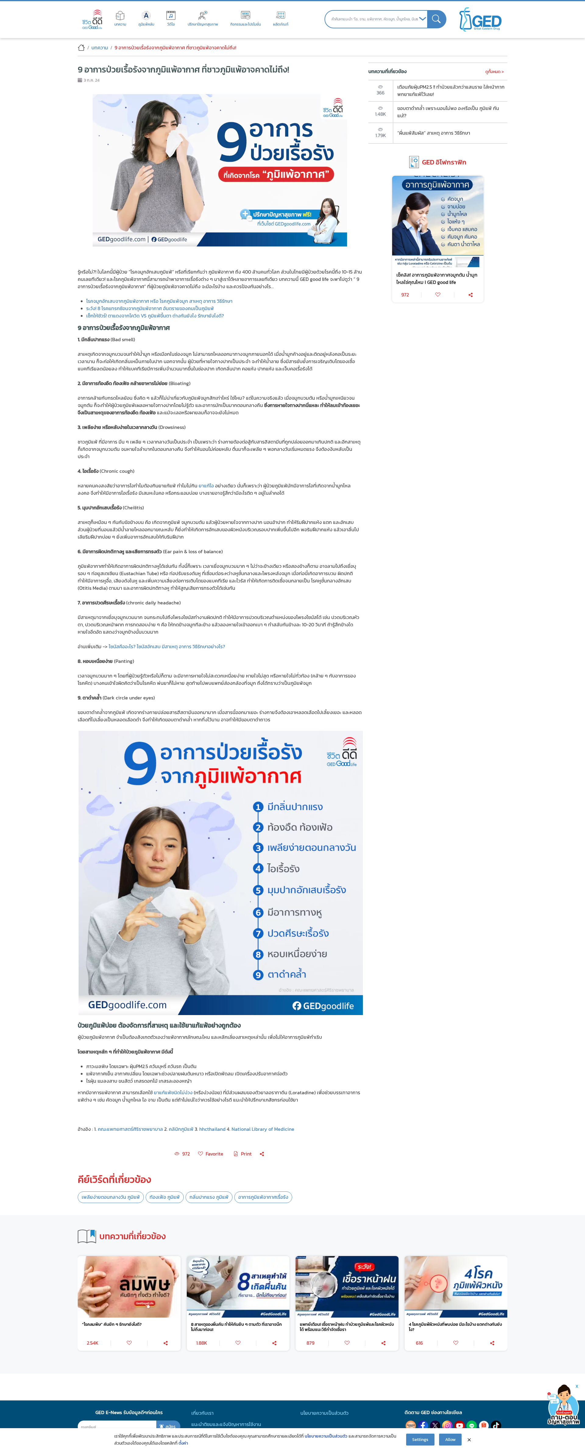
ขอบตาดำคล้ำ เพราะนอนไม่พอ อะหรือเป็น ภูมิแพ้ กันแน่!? (448, 112)
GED (480, 19)
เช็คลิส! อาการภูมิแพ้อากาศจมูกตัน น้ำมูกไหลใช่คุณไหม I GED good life (436, 278)
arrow (422, 19)
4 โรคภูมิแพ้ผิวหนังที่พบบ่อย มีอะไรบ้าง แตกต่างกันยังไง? (455, 1327)
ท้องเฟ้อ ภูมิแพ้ (165, 1197)
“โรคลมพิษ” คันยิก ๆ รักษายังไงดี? (112, 1324)
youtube (459, 1426)
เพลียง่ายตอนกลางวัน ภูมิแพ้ (111, 1197)
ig (447, 1426)
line (471, 1426)
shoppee (484, 1426)
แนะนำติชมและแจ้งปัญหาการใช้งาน (226, 1424)
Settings (420, 1439)
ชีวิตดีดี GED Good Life (92, 19)
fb (423, 1426)
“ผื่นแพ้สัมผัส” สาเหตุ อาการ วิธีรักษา (433, 132)
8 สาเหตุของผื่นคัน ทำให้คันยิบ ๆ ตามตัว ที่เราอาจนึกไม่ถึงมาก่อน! (236, 1327)
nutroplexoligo (411, 1426)
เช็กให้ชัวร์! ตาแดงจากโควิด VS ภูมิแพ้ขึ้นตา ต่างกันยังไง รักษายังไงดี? (155, 315)
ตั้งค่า (183, 1443)
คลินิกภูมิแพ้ (181, 1129)
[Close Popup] (469, 1440)
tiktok (496, 1426)
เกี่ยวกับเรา (202, 1413)
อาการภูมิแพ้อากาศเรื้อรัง (263, 1197)
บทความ (99, 47)
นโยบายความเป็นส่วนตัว (324, 1413)
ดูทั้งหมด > (494, 72)
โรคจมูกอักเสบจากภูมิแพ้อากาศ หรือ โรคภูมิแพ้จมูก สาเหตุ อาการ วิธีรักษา (159, 301)
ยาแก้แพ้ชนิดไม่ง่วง (173, 1092)
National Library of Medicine (263, 1129)
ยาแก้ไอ (207, 485)
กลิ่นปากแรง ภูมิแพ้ (209, 1197)
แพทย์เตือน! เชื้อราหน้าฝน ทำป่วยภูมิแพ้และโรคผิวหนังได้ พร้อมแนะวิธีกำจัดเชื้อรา (347, 1327)
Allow (450, 1439)
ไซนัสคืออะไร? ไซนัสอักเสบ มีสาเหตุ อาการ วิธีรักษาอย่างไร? (167, 646)
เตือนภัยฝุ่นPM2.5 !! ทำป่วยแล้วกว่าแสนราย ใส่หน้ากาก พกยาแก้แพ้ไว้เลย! (451, 90)
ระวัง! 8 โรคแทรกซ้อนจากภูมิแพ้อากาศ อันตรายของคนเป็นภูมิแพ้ (150, 308)
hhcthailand (212, 1129)
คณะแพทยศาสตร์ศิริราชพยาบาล (130, 1129)
